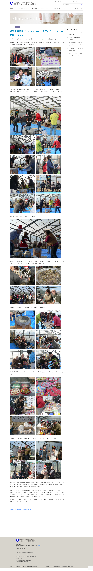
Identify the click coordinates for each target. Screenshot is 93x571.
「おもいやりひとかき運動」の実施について (76, 33)
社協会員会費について (59, 1)
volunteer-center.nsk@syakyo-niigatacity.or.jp (26, 556)
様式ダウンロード (78, 9)
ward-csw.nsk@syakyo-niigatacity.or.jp (24, 552)
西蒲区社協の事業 (36, 9)
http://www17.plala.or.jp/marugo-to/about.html (22, 509)
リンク (81, 1)
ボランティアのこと (25, 9)
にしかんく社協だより (72, 1)
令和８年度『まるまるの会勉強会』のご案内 (76, 49)
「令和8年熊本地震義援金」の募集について (76, 38)
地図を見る (40, 545)
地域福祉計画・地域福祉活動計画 (53, 566)
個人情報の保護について (68, 566)
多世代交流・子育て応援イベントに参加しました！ (76, 54)
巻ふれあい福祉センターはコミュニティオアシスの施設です (76, 44)
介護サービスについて (46, 9)
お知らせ (67, 9)
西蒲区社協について (15, 9)
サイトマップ (79, 566)
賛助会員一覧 (57, 9)
